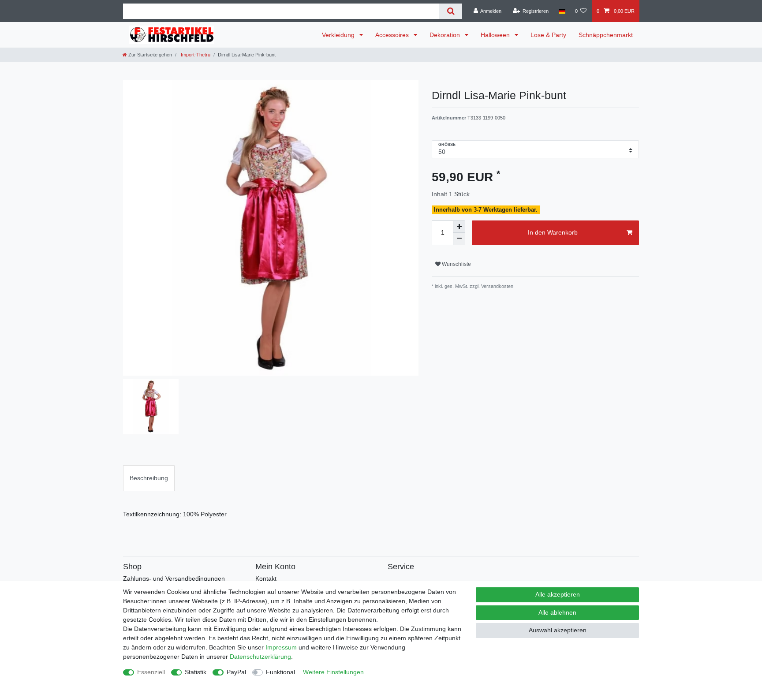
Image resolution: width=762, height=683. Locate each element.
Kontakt (265, 578)
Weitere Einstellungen (333, 672)
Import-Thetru (194, 54)
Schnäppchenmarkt (606, 34)
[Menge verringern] (459, 239)
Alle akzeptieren (557, 594)
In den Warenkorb (553, 232)
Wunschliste (456, 264)
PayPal (236, 672)
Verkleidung (339, 34)
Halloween (496, 34)
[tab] (149, 478)
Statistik (195, 672)
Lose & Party (548, 34)
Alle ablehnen (557, 612)
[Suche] (450, 11)
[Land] (561, 11)
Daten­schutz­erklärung (260, 656)
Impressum (281, 647)
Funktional (280, 672)
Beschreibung (149, 477)
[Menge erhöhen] (459, 226)
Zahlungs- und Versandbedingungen (174, 578)
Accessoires (393, 34)
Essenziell (151, 672)
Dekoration (446, 34)
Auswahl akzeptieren (557, 630)
